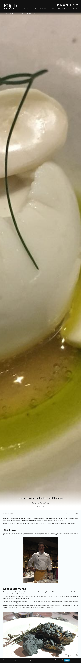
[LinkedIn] (64, 5)
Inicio (6, 14)
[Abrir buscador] (77, 8)
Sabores (26, 8)
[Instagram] (61, 5)
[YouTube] (77, 5)
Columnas (62, 8)
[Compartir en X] (74, 513)
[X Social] (74, 5)
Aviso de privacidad (74, 660)
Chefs (9, 14)
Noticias (43, 8)
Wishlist (52, 8)
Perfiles (14, 14)
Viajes (35, 8)
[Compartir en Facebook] (75, 513)
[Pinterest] (67, 5)
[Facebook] (58, 5)
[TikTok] (70, 5)
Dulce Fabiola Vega (42, 503)
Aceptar (67, 660)
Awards (71, 8)
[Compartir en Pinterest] (77, 513)
